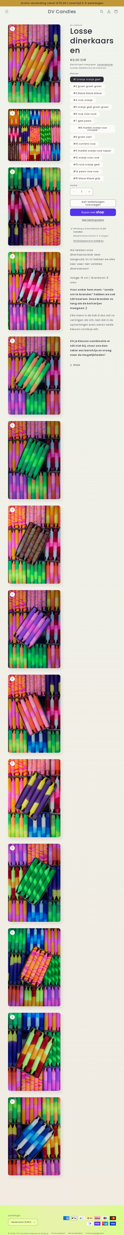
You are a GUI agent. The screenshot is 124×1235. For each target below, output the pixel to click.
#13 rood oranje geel (86, 164)
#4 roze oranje (83, 100)
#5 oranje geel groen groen (91, 107)
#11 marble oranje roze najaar (92, 150)
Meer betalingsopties (93, 220)
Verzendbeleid (75, 1233)
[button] (6, 11)
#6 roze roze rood (84, 114)
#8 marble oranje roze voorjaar (92, 129)
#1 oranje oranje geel (86, 79)
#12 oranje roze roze (86, 157)
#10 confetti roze (84, 143)
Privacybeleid (58, 1233)
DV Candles (22, 1233)
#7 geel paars (82, 120)
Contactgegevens (95, 1233)
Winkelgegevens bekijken (88, 241)
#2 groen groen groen (87, 86)
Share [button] (76, 365)
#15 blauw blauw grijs (86, 178)
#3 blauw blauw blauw (87, 93)
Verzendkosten (105, 64)
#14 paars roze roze (86, 171)
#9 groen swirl (82, 137)
